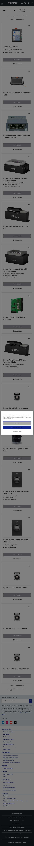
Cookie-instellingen (17, 431)
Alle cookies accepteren (17, 427)
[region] (17, 423)
